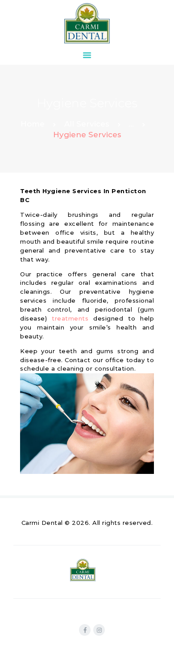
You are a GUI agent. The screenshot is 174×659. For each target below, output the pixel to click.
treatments (70, 318)
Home (33, 123)
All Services (86, 123)
